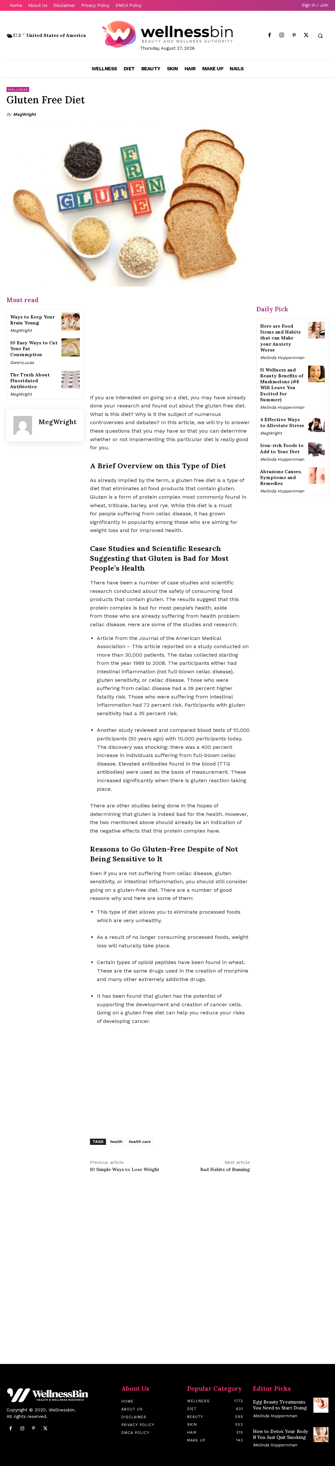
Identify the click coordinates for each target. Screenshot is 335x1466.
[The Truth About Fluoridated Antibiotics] (70, 379)
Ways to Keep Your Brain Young (32, 320)
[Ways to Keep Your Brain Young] (70, 322)
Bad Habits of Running (225, 1169)
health (116, 1141)
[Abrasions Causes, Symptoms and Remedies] (316, 475)
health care (139, 1141)
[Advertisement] (170, 341)
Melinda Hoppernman (282, 357)
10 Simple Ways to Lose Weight (124, 1169)
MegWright (24, 114)
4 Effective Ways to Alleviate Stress (282, 422)
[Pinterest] (294, 35)
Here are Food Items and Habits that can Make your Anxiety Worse (280, 338)
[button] (320, 35)
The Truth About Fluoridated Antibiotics (30, 380)
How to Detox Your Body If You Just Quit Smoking (280, 1434)
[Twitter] (306, 35)
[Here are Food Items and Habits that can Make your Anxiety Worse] (316, 330)
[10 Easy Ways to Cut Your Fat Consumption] (70, 347)
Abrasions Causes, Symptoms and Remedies (281, 477)
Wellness (18, 89)
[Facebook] (269, 35)
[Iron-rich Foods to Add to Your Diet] (316, 449)
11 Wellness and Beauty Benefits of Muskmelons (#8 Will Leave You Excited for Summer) (281, 385)
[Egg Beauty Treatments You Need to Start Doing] (320, 1405)
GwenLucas (22, 362)
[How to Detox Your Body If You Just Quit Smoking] (320, 1434)
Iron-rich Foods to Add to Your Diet (282, 448)
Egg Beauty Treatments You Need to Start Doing (280, 1405)
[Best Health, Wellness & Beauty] (167, 34)
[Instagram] (281, 35)
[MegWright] (22, 425)
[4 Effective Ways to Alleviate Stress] (316, 423)
